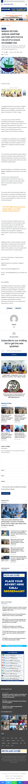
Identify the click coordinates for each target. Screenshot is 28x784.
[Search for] (26, 5)
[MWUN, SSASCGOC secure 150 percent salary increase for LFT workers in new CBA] (21, 428)
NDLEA (22, 740)
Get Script (8, 680)
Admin (5, 52)
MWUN (7, 740)
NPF (25, 743)
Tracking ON (17, 680)
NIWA (9, 743)
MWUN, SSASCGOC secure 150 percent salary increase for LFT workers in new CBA (20, 435)
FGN (12, 738)
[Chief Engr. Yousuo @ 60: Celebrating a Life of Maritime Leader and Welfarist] (23, 727)
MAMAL (10, 308)
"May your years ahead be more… (12, 676)
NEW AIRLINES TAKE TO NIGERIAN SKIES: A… (12, 666)
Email (3, 475)
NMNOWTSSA (15, 743)
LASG (3, 740)
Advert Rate (18, 778)
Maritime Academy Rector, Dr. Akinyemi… (11, 661)
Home (4, 25)
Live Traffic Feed (12, 652)
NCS (18, 740)
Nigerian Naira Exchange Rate (14, 645)
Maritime (8, 25)
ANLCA (3, 738)
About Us (12, 778)
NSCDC (7, 745)
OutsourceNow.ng (18, 776)
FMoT (16, 738)
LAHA (21, 738)
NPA (21, 743)
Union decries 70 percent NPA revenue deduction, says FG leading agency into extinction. (6, 435)
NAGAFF (13, 740)
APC (8, 738)
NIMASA (3, 743)
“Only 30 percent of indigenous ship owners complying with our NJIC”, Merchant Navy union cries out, (19, 533)
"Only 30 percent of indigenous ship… (12, 671)
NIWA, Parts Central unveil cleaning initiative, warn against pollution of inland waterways (7, 418)
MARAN (18, 308)
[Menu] (2, 5)
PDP (12, 745)
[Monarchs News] (10, 4)
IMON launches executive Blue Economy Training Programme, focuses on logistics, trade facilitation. (19, 559)
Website (3, 481)
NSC (3, 745)
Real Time (12, 680)
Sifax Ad (14, 13)
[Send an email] (6, 52)
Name (3, 470)
